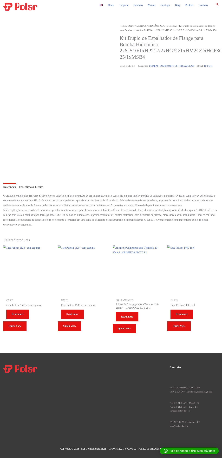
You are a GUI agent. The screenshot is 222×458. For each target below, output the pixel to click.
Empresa (123, 5)
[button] (217, 5)
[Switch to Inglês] (101, 5)
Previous (15, 161)
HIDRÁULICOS (156, 26)
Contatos (203, 5)
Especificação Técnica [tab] (31, 187)
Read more (18, 314)
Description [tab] (9, 187)
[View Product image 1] (15, 144)
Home (111, 5)
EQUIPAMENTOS (137, 26)
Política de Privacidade (150, 448)
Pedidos (189, 5)
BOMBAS (172, 26)
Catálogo (165, 5)
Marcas (151, 5)
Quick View (14, 326)
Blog (177, 5)
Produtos (138, 5)
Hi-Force (208, 66)
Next (13, 166)
